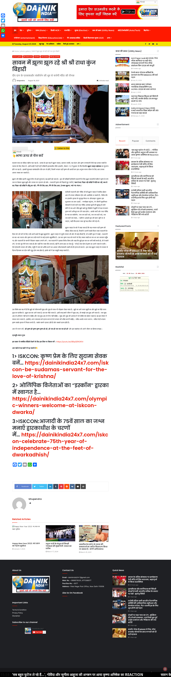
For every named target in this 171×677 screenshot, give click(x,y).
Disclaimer (16, 616)
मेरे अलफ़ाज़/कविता (73, 38)
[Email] (3, 25)
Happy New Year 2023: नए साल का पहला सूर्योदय (26, 544)
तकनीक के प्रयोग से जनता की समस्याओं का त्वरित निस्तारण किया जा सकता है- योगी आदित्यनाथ (93, 546)
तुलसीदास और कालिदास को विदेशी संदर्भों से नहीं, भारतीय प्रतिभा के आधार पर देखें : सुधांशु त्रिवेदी (143, 180)
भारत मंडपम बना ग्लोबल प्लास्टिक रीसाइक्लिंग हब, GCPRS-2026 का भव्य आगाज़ (143, 86)
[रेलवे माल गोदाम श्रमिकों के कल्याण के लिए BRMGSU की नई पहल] (122, 76)
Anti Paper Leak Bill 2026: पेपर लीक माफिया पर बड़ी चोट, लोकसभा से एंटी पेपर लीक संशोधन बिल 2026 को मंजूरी (144, 62)
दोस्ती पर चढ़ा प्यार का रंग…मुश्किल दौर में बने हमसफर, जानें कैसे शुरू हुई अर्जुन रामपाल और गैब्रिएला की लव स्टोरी (144, 211)
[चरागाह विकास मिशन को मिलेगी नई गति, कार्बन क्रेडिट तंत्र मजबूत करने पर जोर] (122, 100)
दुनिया (29, 30)
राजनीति (67, 30)
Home (16, 51)
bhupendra (21, 80)
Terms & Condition (19, 610)
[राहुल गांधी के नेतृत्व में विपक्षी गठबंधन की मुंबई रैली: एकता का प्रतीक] (60, 533)
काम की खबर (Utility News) (103, 30)
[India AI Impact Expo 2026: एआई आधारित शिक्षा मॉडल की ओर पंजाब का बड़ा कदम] (122, 111)
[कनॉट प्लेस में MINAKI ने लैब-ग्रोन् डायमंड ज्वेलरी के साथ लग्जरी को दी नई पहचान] (119, 633)
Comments (150, 141)
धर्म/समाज (36, 56)
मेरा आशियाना (50, 44)
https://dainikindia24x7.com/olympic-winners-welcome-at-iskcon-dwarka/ (59, 405)
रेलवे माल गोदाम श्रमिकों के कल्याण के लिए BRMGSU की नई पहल (144, 75)
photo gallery (25, 51)
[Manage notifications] (165, 669)
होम (15, 30)
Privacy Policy (17, 613)
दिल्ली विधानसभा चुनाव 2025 (93, 38)
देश (21, 30)
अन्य (108, 38)
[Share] (3, 35)
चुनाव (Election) (81, 30)
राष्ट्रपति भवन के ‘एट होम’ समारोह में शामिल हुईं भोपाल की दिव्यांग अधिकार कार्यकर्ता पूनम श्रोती (136, 253)
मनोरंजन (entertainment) (24, 38)
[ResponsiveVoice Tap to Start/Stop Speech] (20, 148)
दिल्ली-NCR (55, 30)
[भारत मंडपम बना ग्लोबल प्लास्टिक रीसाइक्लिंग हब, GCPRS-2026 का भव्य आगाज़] (122, 88)
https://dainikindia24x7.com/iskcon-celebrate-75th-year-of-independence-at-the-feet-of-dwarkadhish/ (60, 444)
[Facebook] (3, 15)
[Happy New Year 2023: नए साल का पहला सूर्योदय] (27, 533)
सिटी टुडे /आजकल (68, 44)
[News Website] (35, 13)
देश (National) (28, 56)
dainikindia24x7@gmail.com (79, 577)
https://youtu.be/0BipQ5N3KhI (70, 341)
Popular (135, 141)
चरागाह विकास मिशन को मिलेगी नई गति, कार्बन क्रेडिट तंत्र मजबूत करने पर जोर (144, 98)
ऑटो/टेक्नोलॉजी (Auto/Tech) (129, 30)
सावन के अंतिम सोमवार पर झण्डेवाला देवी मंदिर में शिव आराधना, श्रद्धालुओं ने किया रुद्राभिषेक (142, 165)
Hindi (18, 152)
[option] (137, 245)
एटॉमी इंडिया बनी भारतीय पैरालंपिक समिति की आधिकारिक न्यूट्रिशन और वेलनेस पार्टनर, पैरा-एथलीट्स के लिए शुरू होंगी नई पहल (145, 195)
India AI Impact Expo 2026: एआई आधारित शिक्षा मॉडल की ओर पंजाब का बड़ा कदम (144, 110)
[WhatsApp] (3, 30)
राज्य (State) (41, 30)
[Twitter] (3, 20)
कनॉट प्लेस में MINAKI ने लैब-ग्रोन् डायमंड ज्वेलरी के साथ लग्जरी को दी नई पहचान (142, 631)
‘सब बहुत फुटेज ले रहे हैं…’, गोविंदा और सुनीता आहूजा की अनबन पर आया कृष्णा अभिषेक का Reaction (144, 152)
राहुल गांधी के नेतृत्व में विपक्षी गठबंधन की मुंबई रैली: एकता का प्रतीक (59, 546)
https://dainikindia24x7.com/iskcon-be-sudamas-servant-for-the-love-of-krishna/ (60, 369)
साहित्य (59, 44)
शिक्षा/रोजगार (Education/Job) (50, 38)
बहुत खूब (41, 44)
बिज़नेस (146, 30)
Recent (122, 141)
